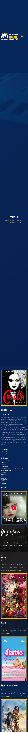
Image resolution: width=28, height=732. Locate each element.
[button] (22, 36)
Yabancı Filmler (11, 222)
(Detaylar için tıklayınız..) (15, 570)
